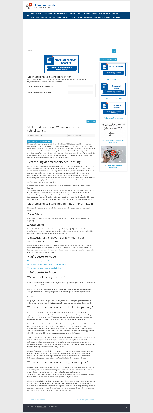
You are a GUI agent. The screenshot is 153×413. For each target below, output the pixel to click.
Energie (94, 14)
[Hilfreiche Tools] (28, 15)
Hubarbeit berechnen (36, 400)
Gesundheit (35, 17)
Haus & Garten (46, 17)
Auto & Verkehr (36, 14)
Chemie (79, 14)
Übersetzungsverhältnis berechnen (113, 167)
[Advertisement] (76, 32)
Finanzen (115, 14)
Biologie (72, 14)
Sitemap (125, 407)
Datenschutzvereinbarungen (115, 407)
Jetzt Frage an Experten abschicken (39, 141)
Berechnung (48, 14)
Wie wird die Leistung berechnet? (38, 261)
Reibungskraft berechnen (113, 118)
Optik (73, 17)
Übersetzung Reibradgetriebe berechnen (113, 142)
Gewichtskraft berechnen (113, 98)
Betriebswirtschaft (60, 14)
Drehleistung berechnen (86, 400)
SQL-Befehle (88, 17)
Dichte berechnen (113, 79)
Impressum (103, 407)
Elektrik (87, 14)
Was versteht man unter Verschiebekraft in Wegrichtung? (46, 264)
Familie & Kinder (104, 14)
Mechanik (66, 17)
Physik (80, 17)
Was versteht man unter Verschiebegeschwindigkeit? (45, 268)
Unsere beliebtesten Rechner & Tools (107, 17)
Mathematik (57, 17)
